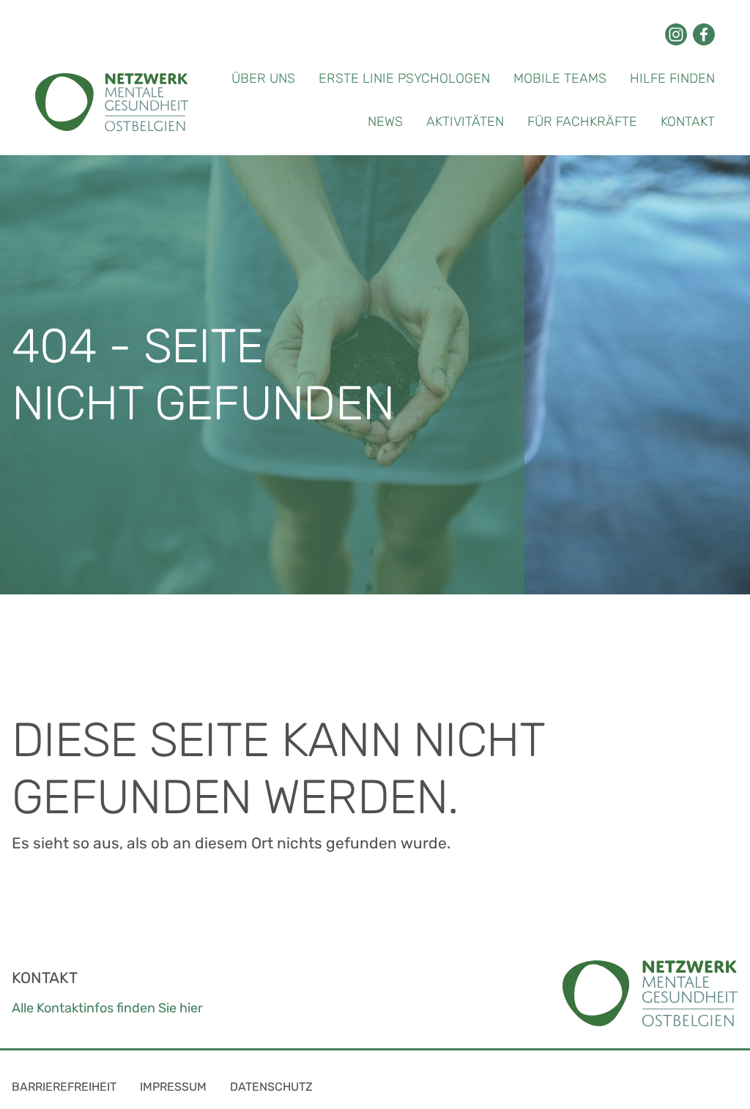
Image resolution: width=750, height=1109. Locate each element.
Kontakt (688, 121)
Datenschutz (271, 1087)
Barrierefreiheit (64, 1087)
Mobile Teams (559, 78)
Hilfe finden (672, 78)
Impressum (173, 1087)
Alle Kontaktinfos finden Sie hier (107, 1008)
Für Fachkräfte (582, 121)
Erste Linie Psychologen (404, 78)
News (385, 121)
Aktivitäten (465, 121)
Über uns (263, 78)
